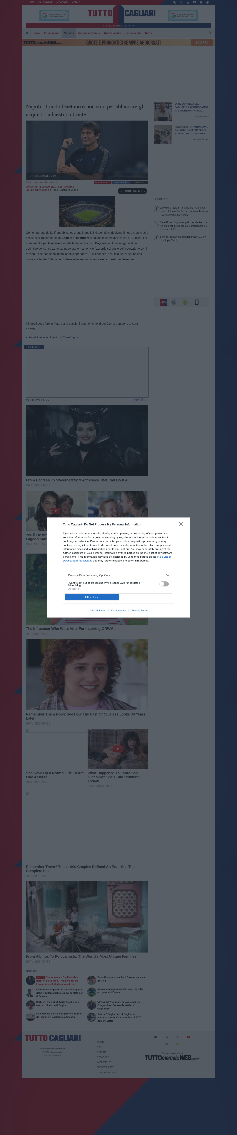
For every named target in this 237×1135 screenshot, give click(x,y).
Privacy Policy (139, 610)
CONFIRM (92, 597)
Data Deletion (98, 610)
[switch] (164, 583)
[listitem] (118, 575)
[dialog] (118, 567)
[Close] (182, 525)
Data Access (118, 610)
